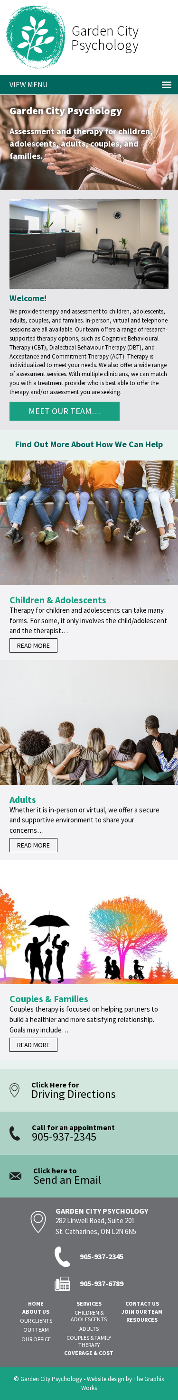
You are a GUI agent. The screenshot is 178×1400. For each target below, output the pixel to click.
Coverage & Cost (88, 1353)
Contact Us (142, 1303)
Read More (33, 645)
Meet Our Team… (64, 410)
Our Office (36, 1339)
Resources (142, 1320)
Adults (89, 1329)
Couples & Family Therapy (88, 1341)
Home (36, 1303)
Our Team (36, 1329)
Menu (37, 84)
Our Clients (36, 1320)
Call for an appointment (73, 1133)
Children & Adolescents (89, 1316)
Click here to (67, 1176)
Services (89, 1303)
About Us (35, 1311)
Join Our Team (142, 1311)
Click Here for (73, 1090)
